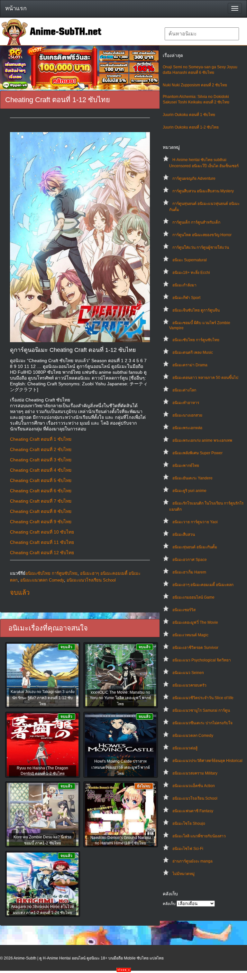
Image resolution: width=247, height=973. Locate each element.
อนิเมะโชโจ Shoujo (188, 823)
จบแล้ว (20, 592)
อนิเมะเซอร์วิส (184, 610)
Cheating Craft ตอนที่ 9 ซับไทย (40, 521)
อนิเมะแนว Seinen (188, 672)
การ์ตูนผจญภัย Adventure (193, 178)
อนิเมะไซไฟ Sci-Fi (187, 848)
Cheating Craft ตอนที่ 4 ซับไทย (40, 470)
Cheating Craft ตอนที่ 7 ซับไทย (40, 501)
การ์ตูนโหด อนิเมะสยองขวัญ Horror (202, 235)
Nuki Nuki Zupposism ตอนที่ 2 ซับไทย (195, 85)
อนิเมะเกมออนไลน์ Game (193, 597)
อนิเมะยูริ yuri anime (189, 490)
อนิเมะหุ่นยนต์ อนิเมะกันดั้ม (194, 547)
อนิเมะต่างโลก (184, 390)
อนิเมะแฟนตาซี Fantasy (192, 811)
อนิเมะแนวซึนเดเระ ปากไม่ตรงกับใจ (202, 723)
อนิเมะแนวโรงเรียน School (194, 798)
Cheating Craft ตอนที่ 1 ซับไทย (40, 439)
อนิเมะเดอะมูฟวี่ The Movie (195, 622)
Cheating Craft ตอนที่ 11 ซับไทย (42, 542)
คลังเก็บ (169, 903)
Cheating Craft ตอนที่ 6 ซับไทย (40, 490)
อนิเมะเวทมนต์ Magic (190, 635)
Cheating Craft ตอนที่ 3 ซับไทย (40, 459)
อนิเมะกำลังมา (184, 285)
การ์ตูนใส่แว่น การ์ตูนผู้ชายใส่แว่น (200, 247)
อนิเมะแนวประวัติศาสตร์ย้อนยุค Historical (207, 760)
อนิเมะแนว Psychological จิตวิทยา (201, 660)
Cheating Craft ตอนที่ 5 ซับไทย (40, 480)
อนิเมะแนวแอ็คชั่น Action (193, 786)
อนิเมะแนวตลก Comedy (192, 735)
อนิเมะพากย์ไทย (185, 465)
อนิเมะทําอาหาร (185, 402)
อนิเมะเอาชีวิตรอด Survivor (195, 647)
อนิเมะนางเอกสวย (187, 415)
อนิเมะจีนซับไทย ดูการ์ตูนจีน (196, 310)
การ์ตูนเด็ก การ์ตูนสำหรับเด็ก (196, 222)
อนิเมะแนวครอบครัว (189, 685)
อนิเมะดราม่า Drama (189, 365)
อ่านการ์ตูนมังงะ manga (192, 861)
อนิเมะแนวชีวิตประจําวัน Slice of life (202, 698)
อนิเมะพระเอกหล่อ (187, 428)
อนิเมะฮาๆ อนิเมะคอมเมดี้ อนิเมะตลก (202, 585)
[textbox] (202, 33)
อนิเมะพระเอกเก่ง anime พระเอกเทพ (202, 440)
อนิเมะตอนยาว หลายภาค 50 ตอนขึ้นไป (205, 377)
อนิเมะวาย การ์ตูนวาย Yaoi (195, 522)
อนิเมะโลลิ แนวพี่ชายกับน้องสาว (199, 836)
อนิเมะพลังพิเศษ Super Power (197, 453)
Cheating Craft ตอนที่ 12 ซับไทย (42, 552)
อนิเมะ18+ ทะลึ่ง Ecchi (191, 272)
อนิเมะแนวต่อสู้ (184, 748)
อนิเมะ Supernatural (189, 260)
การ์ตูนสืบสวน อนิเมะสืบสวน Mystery (203, 191)
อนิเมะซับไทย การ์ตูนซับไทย (195, 340)
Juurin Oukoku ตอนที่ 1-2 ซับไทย (191, 127)
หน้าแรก (16, 8)
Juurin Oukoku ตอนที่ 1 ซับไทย (189, 114)
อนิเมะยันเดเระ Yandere (192, 478)
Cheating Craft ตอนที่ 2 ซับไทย (40, 449)
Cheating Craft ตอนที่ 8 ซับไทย (40, 511)
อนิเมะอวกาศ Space (189, 559)
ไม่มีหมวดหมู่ (183, 874)
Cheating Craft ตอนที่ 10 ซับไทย (42, 532)
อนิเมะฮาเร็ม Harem (189, 572)
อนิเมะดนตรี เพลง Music (192, 352)
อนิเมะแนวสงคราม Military (194, 773)
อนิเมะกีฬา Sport (186, 297)
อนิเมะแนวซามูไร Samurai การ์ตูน (201, 710)
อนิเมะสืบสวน (183, 534)
